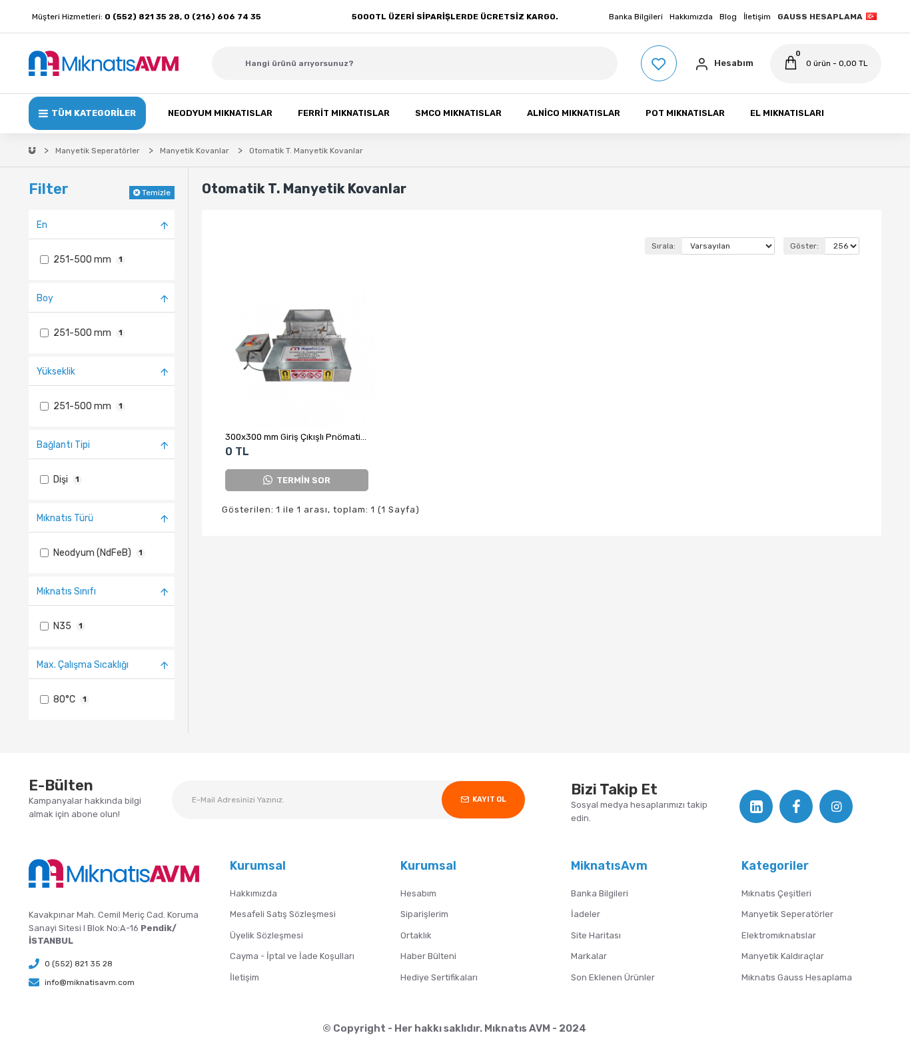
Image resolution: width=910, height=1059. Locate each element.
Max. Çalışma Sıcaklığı (83, 664)
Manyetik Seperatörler (97, 150)
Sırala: (664, 246)
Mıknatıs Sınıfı (66, 591)
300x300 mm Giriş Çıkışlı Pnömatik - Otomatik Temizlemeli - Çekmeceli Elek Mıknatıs (296, 437)
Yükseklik (56, 371)
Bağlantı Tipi (63, 445)
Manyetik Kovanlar (194, 150)
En (42, 225)
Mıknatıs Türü (65, 518)
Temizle (156, 192)
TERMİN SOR (303, 480)
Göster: (804, 246)
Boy (45, 298)
